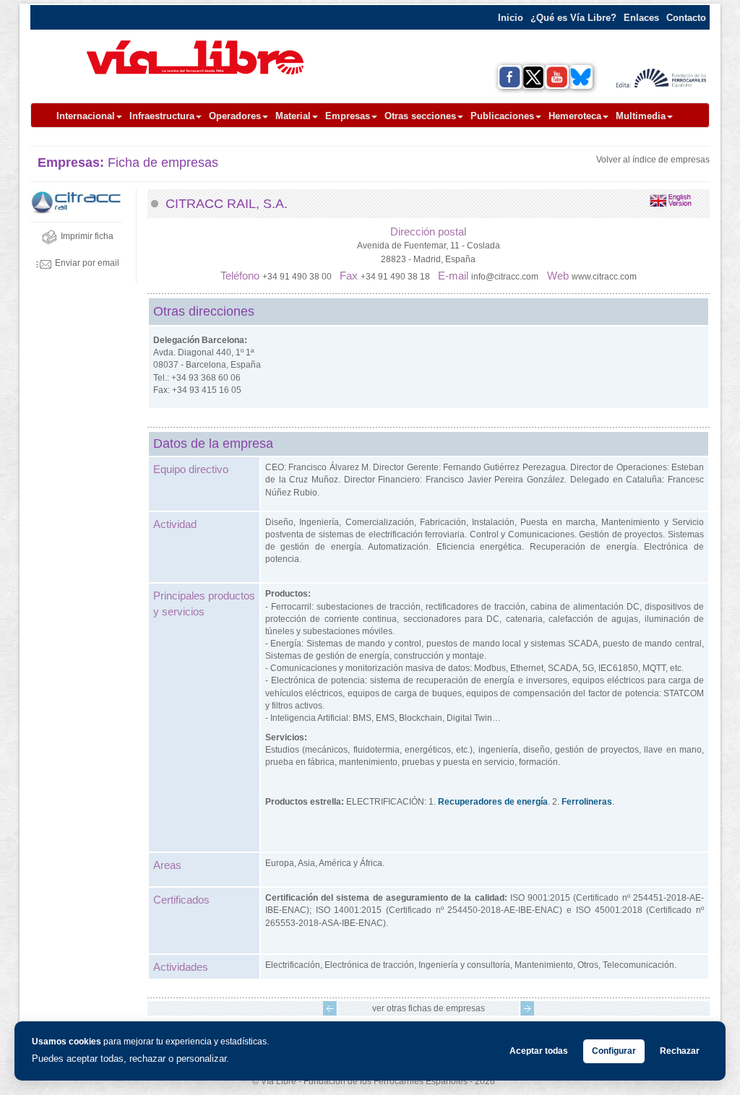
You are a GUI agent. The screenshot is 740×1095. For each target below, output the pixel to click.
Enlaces (641, 17)
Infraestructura (161, 116)
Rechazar (680, 1051)
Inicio (510, 17)
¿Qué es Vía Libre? (573, 17)
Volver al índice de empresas (653, 160)
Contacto (686, 17)
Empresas (347, 116)
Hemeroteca (574, 116)
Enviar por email (87, 263)
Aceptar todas (538, 1051)
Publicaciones (502, 116)
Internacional (85, 116)
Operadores (235, 116)
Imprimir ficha (87, 236)
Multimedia (641, 116)
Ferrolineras (587, 802)
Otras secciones (420, 116)
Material (293, 116)
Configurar (614, 1051)
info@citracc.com (504, 277)
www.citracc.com (604, 277)
